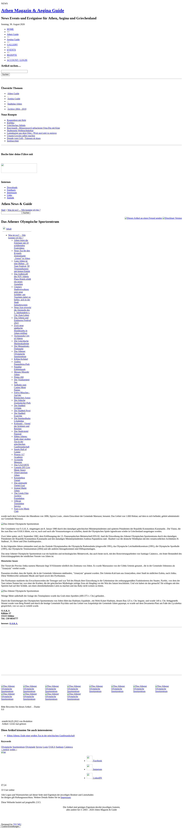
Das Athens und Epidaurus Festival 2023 (22, 320)
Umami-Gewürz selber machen (21, 135)
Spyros (39, 747)
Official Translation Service (19, 503)
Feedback (11, 190)
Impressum (12, 192)
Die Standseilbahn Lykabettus (22, 419)
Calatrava (68, 747)
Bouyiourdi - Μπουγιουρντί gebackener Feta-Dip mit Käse (33, 128)
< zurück (5, 749)
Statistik (10, 198)
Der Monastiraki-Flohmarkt (21, 347)
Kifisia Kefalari (21, 359)
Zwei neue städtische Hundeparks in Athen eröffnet (20, 329)
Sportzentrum (19, 747)
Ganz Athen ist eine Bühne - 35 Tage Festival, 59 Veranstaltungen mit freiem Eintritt (22, 266)
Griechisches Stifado (16, 125)
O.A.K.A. (13, 623)
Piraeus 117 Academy (19, 455)
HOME (10, 29)
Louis (45, 747)
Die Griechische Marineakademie (21, 342)
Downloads (12, 187)
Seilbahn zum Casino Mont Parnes (20, 387)
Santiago (60, 747)
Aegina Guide (13, 39)
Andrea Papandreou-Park (22, 362)
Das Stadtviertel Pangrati (21, 432)
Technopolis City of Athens (21, 337)
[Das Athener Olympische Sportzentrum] (12, 691)
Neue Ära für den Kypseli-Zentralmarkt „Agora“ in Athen (22, 254)
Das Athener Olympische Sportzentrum (20, 354)
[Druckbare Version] (172, 218)
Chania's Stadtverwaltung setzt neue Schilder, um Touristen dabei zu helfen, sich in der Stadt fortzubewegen (22, 296)
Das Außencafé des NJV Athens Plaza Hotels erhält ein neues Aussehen (22, 279)
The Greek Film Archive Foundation (21, 496)
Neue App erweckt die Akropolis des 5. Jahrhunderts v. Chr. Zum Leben (22, 311)
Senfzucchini (13, 141)
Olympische (6, 747)
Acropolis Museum (18, 460)
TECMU (17, 824)
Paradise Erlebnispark (19, 368)
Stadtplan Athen (14, 104)
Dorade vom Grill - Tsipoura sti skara (23, 138)
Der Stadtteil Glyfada (19, 406)
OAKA (51, 747)
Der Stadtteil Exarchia (19, 414)
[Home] (3, 752)
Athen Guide (13, 34)
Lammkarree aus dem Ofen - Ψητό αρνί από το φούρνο (32, 133)
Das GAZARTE (21, 465)
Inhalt (8, 229)
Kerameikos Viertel (19, 479)
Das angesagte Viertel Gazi (20, 484)
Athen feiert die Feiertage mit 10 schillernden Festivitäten (21, 244)
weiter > (13, 749)
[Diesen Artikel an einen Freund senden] (143, 218)
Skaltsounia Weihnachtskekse (20, 130)
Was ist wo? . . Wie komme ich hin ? (24, 210)
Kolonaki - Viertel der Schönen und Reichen (22, 426)
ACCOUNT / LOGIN (17, 60)
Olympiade (30, 747)
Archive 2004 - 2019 (16, 109)
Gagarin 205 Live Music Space (22, 468)
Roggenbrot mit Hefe (16, 120)
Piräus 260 (19, 377)
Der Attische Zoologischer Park (22, 401)
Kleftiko (10, 123)
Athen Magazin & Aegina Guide (32, 10)
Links (9, 195)
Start (3, 210)
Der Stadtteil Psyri (22, 410)
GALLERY (12, 44)
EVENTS (11, 50)
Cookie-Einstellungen (10, 826)
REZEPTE (12, 55)
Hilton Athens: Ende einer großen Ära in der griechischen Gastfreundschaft (22, 441)
